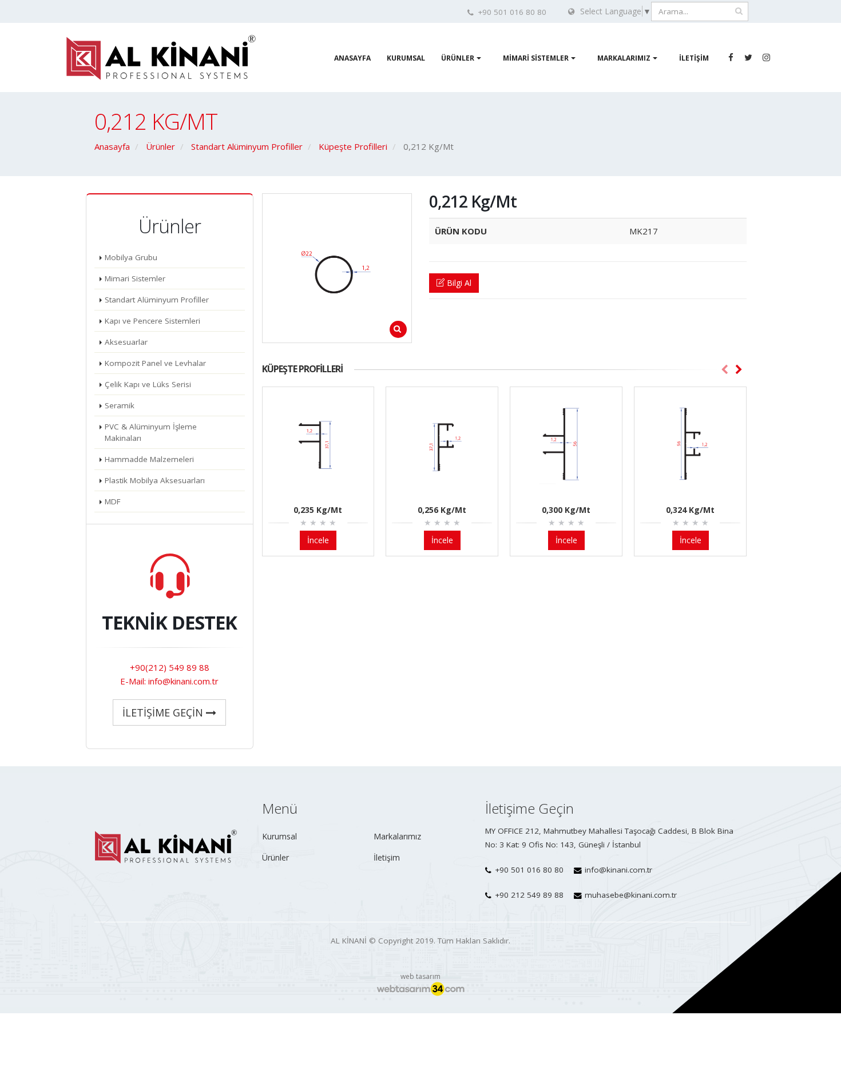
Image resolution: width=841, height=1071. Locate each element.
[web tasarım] (420, 989)
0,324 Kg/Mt (690, 509)
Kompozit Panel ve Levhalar (155, 363)
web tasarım (420, 976)
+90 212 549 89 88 (529, 895)
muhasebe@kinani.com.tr (631, 895)
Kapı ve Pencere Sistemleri (152, 321)
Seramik (119, 405)
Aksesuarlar (126, 342)
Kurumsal (406, 58)
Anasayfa (352, 58)
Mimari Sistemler (536, 58)
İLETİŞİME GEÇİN (164, 712)
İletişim (694, 58)
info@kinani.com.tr (618, 870)
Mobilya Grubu (131, 257)
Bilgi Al (458, 282)
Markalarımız (623, 58)
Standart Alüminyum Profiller (157, 299)
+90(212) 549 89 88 (169, 667)
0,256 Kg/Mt (442, 509)
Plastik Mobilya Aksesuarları (155, 480)
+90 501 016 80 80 (529, 870)
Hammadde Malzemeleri (149, 459)
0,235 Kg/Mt (317, 509)
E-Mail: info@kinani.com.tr (169, 681)
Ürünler (457, 58)
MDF (113, 501)
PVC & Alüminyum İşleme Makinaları (151, 432)
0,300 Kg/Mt (566, 509)
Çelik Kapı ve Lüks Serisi (148, 384)
